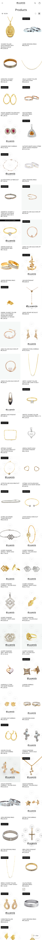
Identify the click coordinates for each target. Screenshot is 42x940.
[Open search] (35, 3)
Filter (6, 13)
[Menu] (2, 3)
